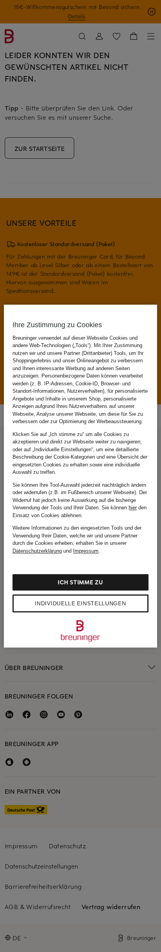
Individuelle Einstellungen (80, 603)
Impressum (85, 551)
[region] (80, 476)
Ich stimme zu (80, 582)
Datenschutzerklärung (37, 551)
